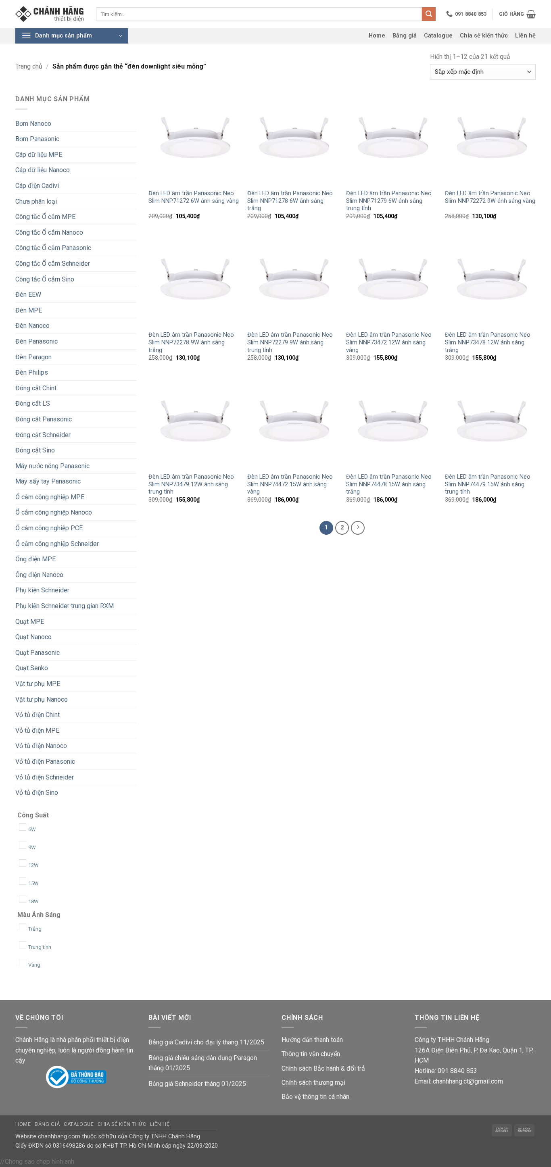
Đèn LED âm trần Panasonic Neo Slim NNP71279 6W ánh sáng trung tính (389, 201)
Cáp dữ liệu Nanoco (42, 170)
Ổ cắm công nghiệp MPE (49, 497)
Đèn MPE (28, 310)
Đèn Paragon (33, 357)
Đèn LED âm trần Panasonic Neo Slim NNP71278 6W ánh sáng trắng (290, 201)
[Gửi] (429, 14)
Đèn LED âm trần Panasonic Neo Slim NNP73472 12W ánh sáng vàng (389, 342)
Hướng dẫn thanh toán (312, 1040)
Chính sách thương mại (313, 1082)
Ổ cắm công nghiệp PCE (49, 528)
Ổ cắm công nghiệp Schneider (57, 544)
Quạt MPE (29, 621)
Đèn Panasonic (36, 341)
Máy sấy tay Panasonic (48, 481)
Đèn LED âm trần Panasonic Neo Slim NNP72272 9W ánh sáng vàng (490, 197)
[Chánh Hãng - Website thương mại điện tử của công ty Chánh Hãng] (49, 14)
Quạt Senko (31, 668)
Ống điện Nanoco (39, 575)
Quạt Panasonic (37, 652)
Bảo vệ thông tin (304, 1096)
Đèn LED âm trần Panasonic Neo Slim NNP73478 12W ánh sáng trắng (487, 342)
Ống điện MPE (35, 559)
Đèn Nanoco (32, 325)
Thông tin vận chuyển (311, 1054)
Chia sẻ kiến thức (484, 35)
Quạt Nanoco (33, 637)
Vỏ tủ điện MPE (37, 730)
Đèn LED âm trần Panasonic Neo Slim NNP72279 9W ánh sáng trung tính (290, 342)
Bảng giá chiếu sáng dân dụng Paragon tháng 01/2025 (202, 1063)
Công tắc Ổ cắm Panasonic (53, 248)
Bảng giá (404, 35)
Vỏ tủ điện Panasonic (45, 761)
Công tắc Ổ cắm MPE (45, 217)
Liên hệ (525, 35)
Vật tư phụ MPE (37, 684)
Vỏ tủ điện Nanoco (41, 746)
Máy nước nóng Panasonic (52, 466)
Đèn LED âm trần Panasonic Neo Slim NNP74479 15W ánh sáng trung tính (487, 484)
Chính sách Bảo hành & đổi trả (323, 1068)
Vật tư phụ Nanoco (41, 699)
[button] (517, 14)
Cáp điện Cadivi (37, 186)
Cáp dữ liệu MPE (38, 154)
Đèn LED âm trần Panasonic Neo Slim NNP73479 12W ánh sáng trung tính (191, 484)
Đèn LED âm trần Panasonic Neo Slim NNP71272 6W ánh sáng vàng (193, 197)
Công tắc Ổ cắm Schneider (52, 263)
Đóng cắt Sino (35, 450)
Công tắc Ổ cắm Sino (44, 279)
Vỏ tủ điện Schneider (44, 777)
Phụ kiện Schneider (42, 590)
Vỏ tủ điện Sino (36, 792)
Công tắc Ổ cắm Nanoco (49, 232)
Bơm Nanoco (33, 123)
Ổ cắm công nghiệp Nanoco (53, 512)
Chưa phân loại (36, 201)
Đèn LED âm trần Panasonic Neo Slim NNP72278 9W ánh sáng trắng (191, 342)
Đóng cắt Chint (35, 388)
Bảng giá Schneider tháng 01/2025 (197, 1084)
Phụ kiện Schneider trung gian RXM (64, 606)
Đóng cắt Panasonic (43, 419)
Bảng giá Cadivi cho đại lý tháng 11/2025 (206, 1042)
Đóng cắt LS (32, 403)
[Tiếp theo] (358, 528)
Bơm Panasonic (37, 139)
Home (377, 35)
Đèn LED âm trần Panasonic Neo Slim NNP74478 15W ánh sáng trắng (389, 484)
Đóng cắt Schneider (43, 435)
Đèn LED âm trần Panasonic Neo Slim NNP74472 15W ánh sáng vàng (290, 484)
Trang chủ (28, 66)
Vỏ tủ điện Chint (37, 715)
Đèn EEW (28, 294)
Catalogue (438, 35)
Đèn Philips (31, 372)
